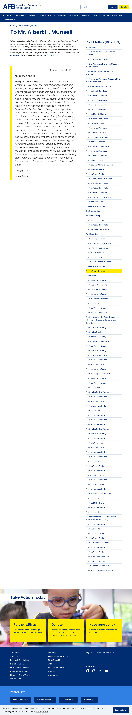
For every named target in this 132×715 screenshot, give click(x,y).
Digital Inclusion (46, 15)
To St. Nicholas (92, 275)
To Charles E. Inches (94, 332)
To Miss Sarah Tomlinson (97, 91)
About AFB (7, 15)
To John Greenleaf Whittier (98, 229)
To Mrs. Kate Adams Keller (97, 59)
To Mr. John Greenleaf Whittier (99, 178)
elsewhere (14, 55)
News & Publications (89, 15)
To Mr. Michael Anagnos (96, 100)
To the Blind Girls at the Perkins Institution (99, 72)
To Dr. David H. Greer (95, 475)
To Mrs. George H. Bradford (98, 373)
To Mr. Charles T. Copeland (97, 542)
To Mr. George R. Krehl (95, 238)
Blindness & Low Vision (112, 15)
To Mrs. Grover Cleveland (97, 298)
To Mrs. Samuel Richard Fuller (98, 493)
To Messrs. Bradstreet (95, 220)
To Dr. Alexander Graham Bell (98, 86)
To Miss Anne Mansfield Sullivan (99, 165)
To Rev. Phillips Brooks (95, 206)
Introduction (91, 47)
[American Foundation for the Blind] (22, 7)
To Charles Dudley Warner (97, 392)
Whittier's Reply (92, 234)
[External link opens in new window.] (87, 671)
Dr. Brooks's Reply (93, 211)
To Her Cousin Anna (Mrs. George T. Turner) (101, 53)
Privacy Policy (42, 711)
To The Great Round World (97, 556)
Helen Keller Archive (56, 667)
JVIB (50, 664)
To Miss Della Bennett (95, 142)
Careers (51, 671)
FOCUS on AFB (54, 660)
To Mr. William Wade (95, 174)
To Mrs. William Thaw (95, 364)
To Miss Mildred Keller (95, 169)
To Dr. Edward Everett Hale (97, 95)
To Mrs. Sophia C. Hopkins (97, 137)
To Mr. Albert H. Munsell (96, 271)
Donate (124, 7)
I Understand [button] (120, 710)
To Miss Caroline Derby (96, 280)
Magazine (58, 656)
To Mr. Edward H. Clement (97, 289)
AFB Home (14, 652)
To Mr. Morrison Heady (96, 105)
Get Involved (8, 19)
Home (12, 25)
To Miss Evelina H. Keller (96, 132)
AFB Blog (52, 652)
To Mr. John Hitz (93, 303)
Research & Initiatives (25, 15)
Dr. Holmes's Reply (94, 215)
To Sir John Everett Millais (97, 248)
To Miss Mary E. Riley (95, 160)
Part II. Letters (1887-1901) (28, 25)
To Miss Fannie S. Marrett (97, 155)
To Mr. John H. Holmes (95, 257)
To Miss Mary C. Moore (96, 114)
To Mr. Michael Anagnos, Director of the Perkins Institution (103, 80)
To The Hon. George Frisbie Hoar (100, 570)
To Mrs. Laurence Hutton (96, 360)
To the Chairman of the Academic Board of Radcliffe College (101, 518)
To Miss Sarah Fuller (94, 202)
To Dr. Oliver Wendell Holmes (98, 197)
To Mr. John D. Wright (95, 533)
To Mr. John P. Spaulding (96, 285)
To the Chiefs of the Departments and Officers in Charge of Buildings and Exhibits (102, 320)
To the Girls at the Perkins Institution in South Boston (102, 65)
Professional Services (67, 15)
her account (48, 55)
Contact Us (53, 675)
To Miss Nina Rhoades (95, 561)
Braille (88, 699)
